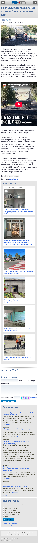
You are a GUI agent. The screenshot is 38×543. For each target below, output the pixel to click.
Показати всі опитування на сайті (11, 525)
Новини (9, 534)
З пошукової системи (11, 510)
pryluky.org (13, 179)
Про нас (8, 532)
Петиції (16, 532)
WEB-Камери (26, 534)
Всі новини (6, 495)
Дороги (15, 176)
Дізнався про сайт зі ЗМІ (12, 512)
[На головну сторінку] (19, 3)
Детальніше (6, 424)
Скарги (24, 532)
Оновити (33, 397)
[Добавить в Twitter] (7, 20)
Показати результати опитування (11, 523)
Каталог (17, 534)
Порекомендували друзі (12, 514)
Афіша (30, 532)
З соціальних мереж (11, 508)
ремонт (8, 176)
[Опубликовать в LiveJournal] (10, 20)
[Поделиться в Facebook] (3, 20)
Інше (6, 516)
